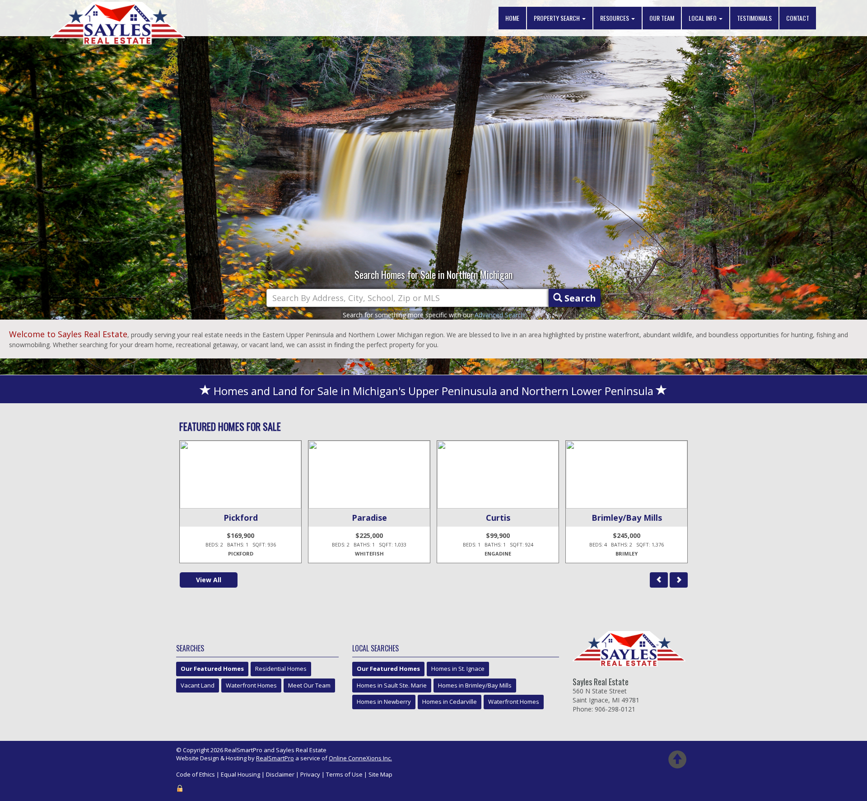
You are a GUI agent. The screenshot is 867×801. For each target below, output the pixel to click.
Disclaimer (280, 774)
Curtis (498, 517)
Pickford (241, 517)
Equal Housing (240, 774)
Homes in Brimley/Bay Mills (475, 685)
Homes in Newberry (384, 701)
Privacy (310, 774)
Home (512, 18)
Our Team (661, 18)
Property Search (557, 18)
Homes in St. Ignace (458, 668)
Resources (615, 18)
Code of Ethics (195, 774)
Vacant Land (197, 685)
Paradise (369, 517)
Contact (797, 18)
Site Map (380, 774)
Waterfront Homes (251, 685)
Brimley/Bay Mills (627, 517)
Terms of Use (344, 774)
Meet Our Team (309, 685)
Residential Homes (281, 668)
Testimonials (754, 18)
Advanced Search (500, 315)
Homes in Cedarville (449, 701)
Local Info (703, 18)
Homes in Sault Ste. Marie (392, 685)
